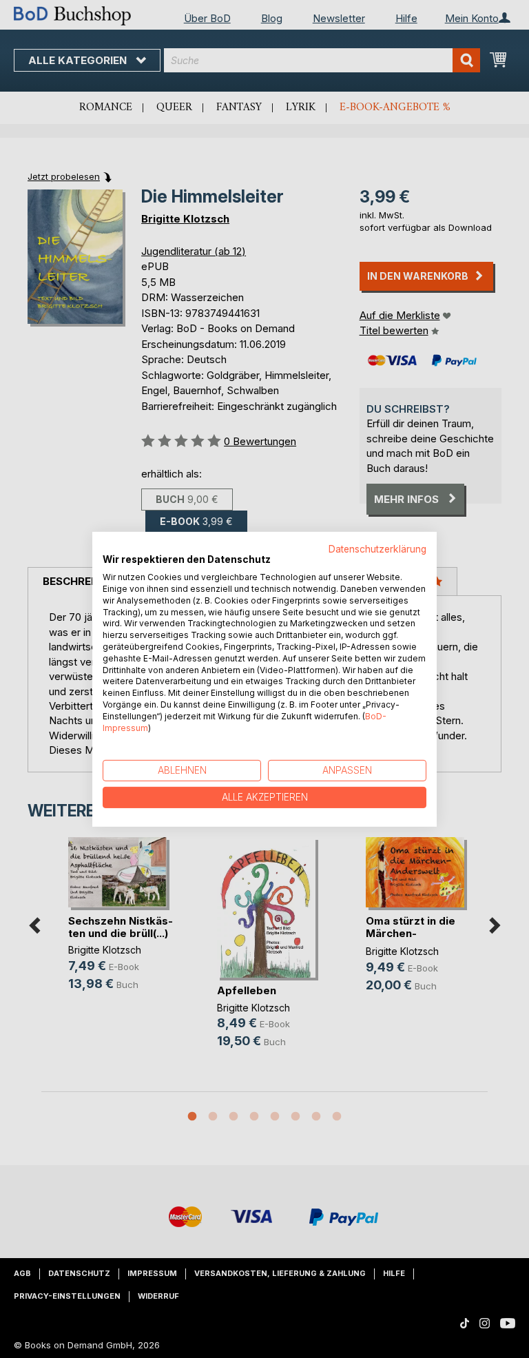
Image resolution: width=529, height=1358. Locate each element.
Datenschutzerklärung (377, 548)
